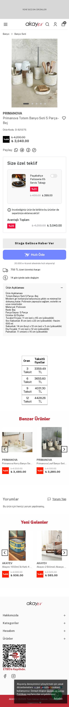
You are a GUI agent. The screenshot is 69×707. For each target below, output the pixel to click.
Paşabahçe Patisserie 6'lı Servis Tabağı (37, 179)
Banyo (6, 34)
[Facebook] (5, 676)
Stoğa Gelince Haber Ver (34, 243)
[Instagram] (13, 676)
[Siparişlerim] (55, 24)
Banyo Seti (20, 34)
